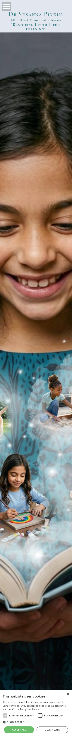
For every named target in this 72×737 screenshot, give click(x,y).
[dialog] (36, 713)
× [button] (67, 694)
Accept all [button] (19, 729)
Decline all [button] (52, 729)
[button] (36, 722)
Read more (33, 709)
